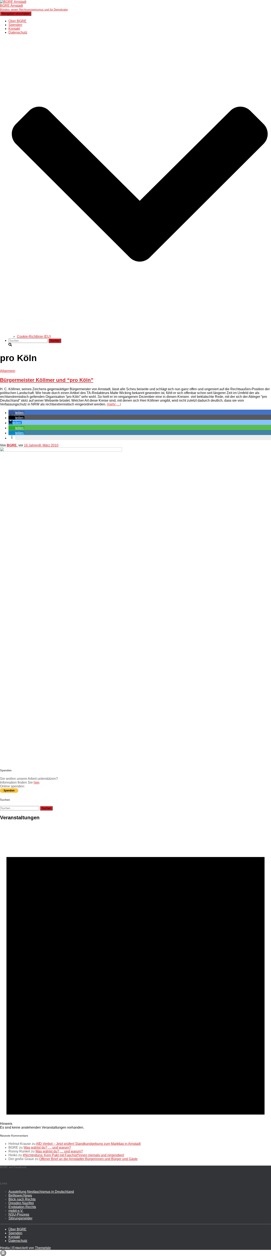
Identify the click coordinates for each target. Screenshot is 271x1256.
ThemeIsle (43, 1248)
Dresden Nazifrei (21, 1203)
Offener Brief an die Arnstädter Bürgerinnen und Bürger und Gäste (88, 1159)
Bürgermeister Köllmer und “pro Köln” (46, 380)
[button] (139, 332)
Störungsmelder (20, 1218)
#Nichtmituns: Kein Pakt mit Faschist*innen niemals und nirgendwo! (73, 1155)
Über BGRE (17, 21)
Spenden (15, 25)
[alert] (135, 977)
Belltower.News (20, 1195)
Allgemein (7, 371)
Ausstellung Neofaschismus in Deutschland (41, 1191)
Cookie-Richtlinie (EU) (34, 336)
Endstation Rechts (22, 1207)
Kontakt (14, 28)
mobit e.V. (15, 1210)
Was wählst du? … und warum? (47, 1147)
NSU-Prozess (18, 1214)
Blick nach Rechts (22, 1199)
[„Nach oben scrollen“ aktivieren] (3, 1253)
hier (36, 782)
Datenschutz (17, 1240)
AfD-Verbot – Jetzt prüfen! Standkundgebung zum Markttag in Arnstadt (88, 1144)
